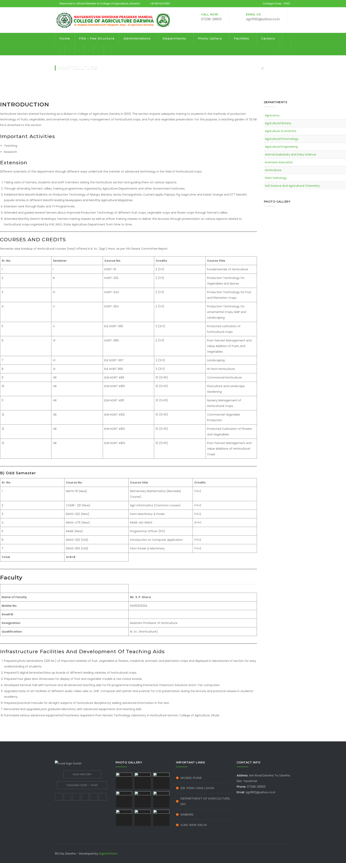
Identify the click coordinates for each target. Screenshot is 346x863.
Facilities (241, 38)
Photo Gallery (210, 38)
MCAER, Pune (191, 778)
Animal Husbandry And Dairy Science (290, 154)
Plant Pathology (276, 178)
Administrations (137, 38)
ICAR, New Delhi (193, 825)
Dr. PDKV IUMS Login (197, 788)
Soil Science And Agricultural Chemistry (292, 186)
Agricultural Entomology (281, 139)
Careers (268, 38)
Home (64, 38)
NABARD (187, 814)
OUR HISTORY (82, 774)
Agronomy (272, 115)
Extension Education (279, 162)
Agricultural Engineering (281, 147)
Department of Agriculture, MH (205, 801)
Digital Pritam (108, 854)
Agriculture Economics (280, 131)
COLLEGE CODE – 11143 (82, 785)
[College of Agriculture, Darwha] (114, 20)
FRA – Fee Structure (97, 38)
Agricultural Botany (278, 123)
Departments (174, 38)
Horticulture (273, 170)
